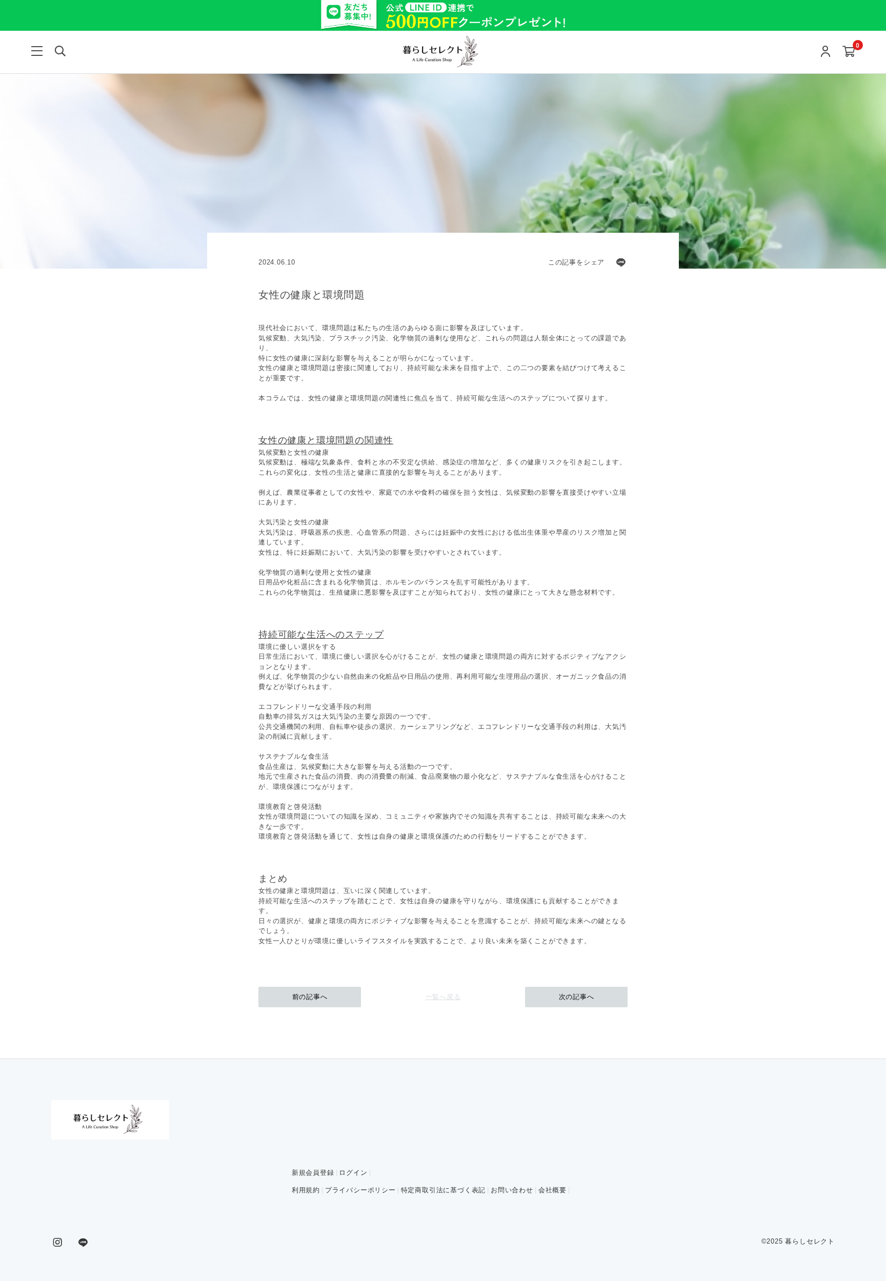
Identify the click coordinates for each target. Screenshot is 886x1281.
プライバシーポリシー (360, 1190)
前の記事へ (310, 997)
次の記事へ (576, 997)
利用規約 (306, 1190)
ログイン (353, 1172)
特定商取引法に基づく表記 (443, 1190)
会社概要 (552, 1190)
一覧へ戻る (443, 997)
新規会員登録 (313, 1172)
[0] (848, 52)
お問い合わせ (512, 1190)
